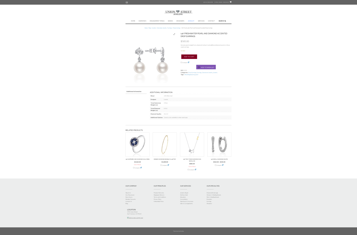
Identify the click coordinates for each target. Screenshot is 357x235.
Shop (150, 28)
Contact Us (129, 201)
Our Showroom (130, 195)
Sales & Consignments (186, 203)
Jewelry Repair (184, 193)
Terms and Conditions (160, 197)
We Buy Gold (184, 195)
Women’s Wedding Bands (214, 195)
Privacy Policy (157, 199)
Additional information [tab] (133, 91)
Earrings (170, 28)
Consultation (184, 199)
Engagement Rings (157, 21)
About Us (128, 193)
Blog (127, 203)
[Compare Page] (188, 62)
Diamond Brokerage (212, 193)
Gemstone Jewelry (162, 28)
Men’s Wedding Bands (213, 197)
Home (133, 21)
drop (193, 74)
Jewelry (191, 21)
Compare (184, 62)
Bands (170, 21)
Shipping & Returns (159, 195)
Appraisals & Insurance (186, 201)
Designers (180, 21)
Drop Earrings (176, 28)
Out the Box (181, 231)
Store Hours (129, 197)
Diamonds (142, 21)
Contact (211, 21)
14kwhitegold (188, 74)
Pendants (209, 203)
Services (201, 21)
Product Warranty (159, 193)
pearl (196, 74)
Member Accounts (131, 199)
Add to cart (189, 57)
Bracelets (209, 199)
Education (183, 197)
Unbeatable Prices (159, 201)
